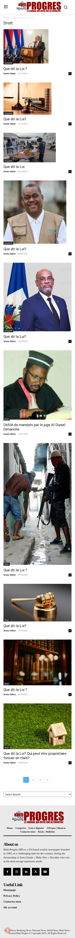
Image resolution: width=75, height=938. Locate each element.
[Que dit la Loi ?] (37, 46)
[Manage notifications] (7, 930)
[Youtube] (45, 872)
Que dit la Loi (19, 17)
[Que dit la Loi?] (37, 98)
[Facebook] (7, 872)
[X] (36, 872)
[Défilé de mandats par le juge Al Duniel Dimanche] (37, 385)
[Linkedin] (26, 872)
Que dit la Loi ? (15, 69)
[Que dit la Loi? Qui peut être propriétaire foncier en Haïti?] (37, 726)
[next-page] (48, 780)
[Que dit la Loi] (37, 147)
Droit (7, 419)
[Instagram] (17, 872)
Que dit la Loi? (14, 119)
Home (6, 17)
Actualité (8, 63)
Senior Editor (9, 73)
